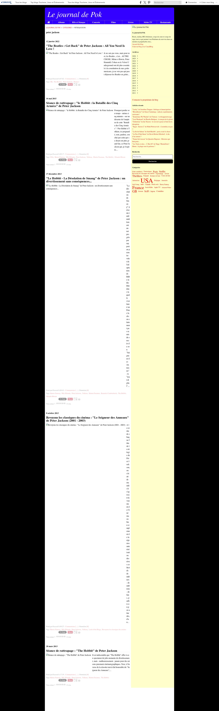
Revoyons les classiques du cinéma (143, 173)
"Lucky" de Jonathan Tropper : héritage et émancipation (151, 109)
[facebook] (140, 2)
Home (48, 21)
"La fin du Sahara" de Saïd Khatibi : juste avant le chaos (151, 131)
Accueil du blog (137, 44)
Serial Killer (149, 187)
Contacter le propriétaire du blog (145, 99)
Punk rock (155, 184)
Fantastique (148, 171)
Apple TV (157, 187)
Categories (67, 28)
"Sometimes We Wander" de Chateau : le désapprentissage (152, 117)
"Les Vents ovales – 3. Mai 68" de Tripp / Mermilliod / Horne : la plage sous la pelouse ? (150, 145)
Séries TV (148, 22)
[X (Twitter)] (144, 2)
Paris (155, 171)
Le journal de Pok (53, 28)
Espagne (146, 176)
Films (113, 22)
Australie (164, 180)
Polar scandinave (137, 171)
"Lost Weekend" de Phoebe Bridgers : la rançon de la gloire (152, 119)
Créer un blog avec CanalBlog (142, 46)
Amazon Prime (166, 187)
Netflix (162, 171)
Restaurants (165, 22)
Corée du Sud (165, 176)
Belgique (157, 180)
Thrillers (137, 175)
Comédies (160, 191)
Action (167, 173)
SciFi (146, 191)
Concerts (96, 22)
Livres (130, 22)
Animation (135, 180)
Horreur (140, 191)
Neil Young (135, 184)
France (138, 187)
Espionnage (159, 173)
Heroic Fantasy (164, 184)
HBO (142, 184)
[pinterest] (149, 2)
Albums (61, 22)
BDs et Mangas (78, 22)
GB (134, 191)
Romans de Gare (155, 176)
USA (147, 180)
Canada (147, 184)
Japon (152, 191)
